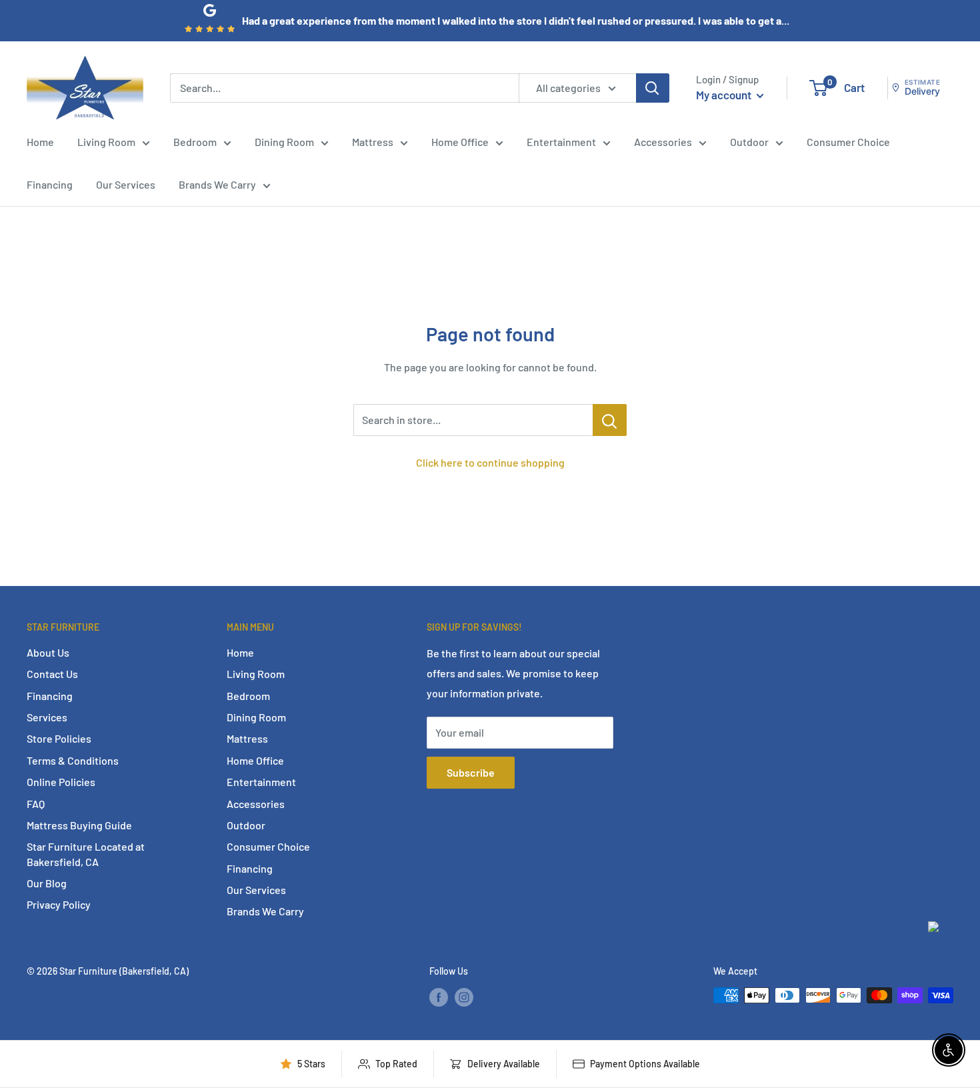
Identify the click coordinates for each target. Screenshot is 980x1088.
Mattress (372, 141)
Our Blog (47, 883)
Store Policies (59, 738)
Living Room (106, 141)
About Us (48, 652)
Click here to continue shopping (490, 462)
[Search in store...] (610, 420)
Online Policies (61, 781)
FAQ (36, 803)
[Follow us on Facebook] (438, 996)
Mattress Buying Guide (79, 825)
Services (47, 717)
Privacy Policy (59, 904)
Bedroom (195, 141)
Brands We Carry (217, 184)
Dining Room (284, 141)
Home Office (460, 141)
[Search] (652, 87)
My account (724, 94)
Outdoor (749, 141)
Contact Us (52, 673)
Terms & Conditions (73, 760)
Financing (50, 184)
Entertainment (561, 141)
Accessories (663, 141)
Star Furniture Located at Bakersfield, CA (86, 853)
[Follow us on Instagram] (464, 996)
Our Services (125, 184)
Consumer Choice (848, 141)
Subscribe (471, 772)
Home (40, 141)
